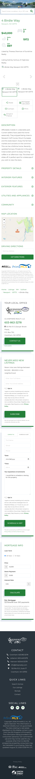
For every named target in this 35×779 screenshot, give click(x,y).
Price (6, 563)
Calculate (15, 593)
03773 (14, 292)
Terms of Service (17, 531)
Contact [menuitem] (17, 694)
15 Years (17, 556)
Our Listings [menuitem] (17, 688)
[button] (31, 11)
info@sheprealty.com (19, 665)
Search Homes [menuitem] (17, 684)
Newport (6, 292)
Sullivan (24, 290)
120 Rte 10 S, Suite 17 (19, 670)
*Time (6, 464)
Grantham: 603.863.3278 (19, 655)
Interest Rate (9, 580)
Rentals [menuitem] (17, 691)
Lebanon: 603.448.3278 (19, 658)
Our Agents (8, 346)
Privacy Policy (7, 531)
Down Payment (10, 571)
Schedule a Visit (23, 434)
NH (17, 290)
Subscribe (15, 414)
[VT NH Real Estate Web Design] (17, 773)
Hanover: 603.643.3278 (18, 662)
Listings (11, 290)
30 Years (9, 556)
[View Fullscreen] (4, 226)
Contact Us (15, 341)
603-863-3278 (13, 322)
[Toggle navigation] (31, 3)
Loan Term (8, 551)
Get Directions (17, 257)
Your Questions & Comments (14, 472)
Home (3, 290)
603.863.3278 (23, 4)
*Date (6, 455)
